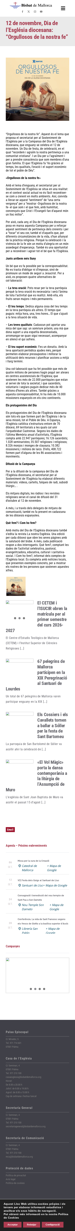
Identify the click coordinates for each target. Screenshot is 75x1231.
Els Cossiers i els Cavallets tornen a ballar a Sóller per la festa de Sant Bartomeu (52, 725)
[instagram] (35, 12)
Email (10, 829)
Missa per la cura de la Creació (33, 861)
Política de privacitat (16, 1175)
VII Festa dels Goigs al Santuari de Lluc (38, 880)
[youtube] (41, 12)
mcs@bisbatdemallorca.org (19, 1156)
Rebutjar (31, 1224)
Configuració (53, 1224)
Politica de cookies (15, 1183)
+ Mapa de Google (55, 885)
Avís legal (10, 1179)
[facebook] (22, 12)
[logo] (31, 3)
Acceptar (13, 1224)
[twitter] (29, 12)
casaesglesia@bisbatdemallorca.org (23, 1077)
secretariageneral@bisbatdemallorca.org (25, 1126)
